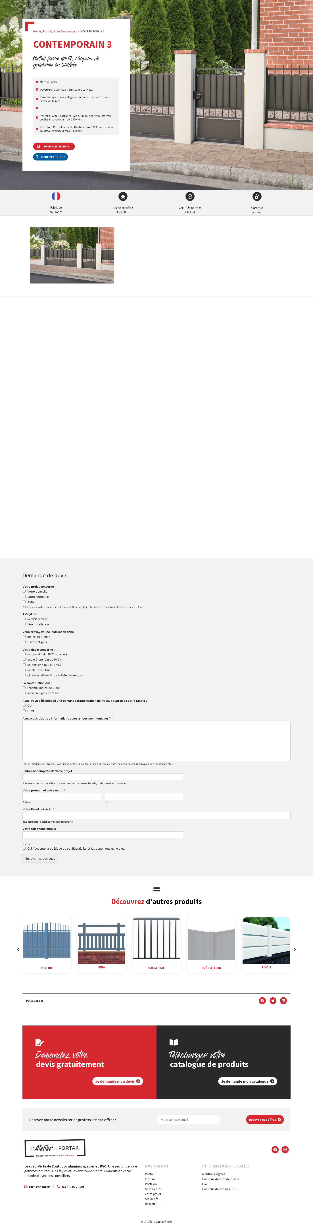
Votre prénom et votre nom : (43, 790)
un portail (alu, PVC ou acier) (47, 654)
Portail (47, 31)
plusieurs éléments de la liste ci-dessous (55, 675)
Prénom (26, 802)
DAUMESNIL (156, 968)
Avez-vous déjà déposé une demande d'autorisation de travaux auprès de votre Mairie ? (84, 700)
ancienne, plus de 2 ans (43, 693)
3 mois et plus (37, 642)
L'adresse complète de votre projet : (48, 771)
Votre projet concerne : (39, 586)
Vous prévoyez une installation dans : (48, 632)
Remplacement (37, 619)
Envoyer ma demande (40, 858)
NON (30, 711)
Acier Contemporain (66, 31)
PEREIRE (47, 968)
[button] (50, 156)
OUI (29, 705)
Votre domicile (37, 591)
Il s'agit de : (30, 614)
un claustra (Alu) (38, 670)
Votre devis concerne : (38, 649)
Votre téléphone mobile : (40, 829)
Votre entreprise (38, 597)
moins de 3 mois (38, 637)
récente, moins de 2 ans (43, 688)
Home (37, 31)
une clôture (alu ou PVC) (44, 659)
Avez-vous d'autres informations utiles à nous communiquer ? (67, 718)
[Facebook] (275, 1149)
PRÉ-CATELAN (211, 968)
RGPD (26, 844)
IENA (101, 967)
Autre (31, 602)
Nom (107, 802)
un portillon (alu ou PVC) (44, 665)
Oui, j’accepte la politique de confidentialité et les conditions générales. (76, 848)
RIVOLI (266, 967)
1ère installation (38, 624)
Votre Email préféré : (38, 809)
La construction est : (36, 683)
